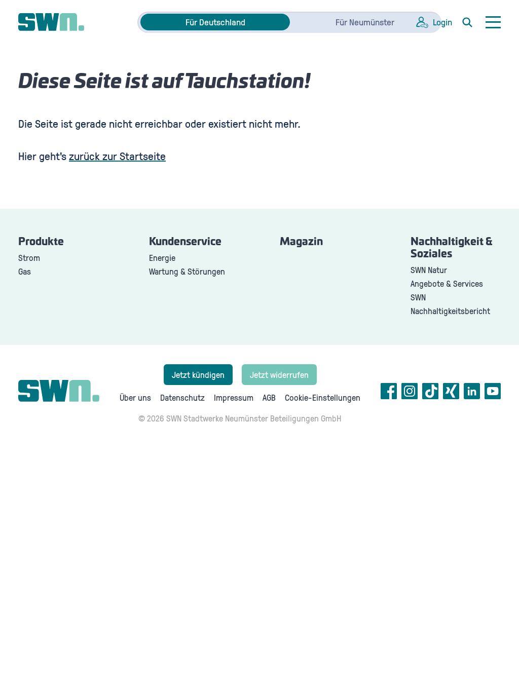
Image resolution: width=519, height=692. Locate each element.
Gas (24, 271)
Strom (29, 257)
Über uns (135, 397)
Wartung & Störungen (187, 271)
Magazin (301, 242)
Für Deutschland (215, 22)
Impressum (233, 397)
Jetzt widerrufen (279, 374)
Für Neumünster (365, 22)
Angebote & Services (447, 283)
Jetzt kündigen (198, 374)
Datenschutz (182, 397)
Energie (162, 257)
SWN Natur (429, 270)
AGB (269, 397)
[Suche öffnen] (467, 22)
